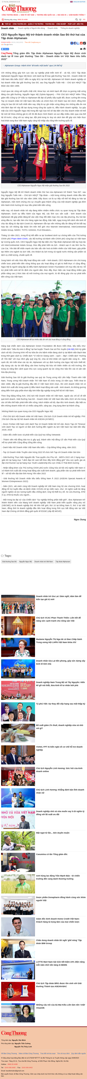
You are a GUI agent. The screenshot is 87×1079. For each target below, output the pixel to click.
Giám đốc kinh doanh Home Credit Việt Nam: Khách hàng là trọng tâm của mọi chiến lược (58, 920)
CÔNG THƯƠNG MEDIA (10, 15)
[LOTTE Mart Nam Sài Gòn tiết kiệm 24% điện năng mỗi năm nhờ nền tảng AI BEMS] (18, 969)
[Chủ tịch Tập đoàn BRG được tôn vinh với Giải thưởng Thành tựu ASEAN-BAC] (18, 991)
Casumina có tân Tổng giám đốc (52, 854)
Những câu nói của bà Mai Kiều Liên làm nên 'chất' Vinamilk (60, 1006)
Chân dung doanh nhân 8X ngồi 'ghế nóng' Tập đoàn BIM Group (59, 941)
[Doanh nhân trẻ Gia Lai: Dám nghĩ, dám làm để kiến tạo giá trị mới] (18, 604)
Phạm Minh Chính (19, 239)
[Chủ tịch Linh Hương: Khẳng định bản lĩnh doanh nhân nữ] (18, 797)
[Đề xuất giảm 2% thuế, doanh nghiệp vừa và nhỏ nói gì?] (18, 733)
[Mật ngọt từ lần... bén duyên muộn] (18, 840)
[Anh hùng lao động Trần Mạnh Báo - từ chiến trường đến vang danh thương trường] (18, 883)
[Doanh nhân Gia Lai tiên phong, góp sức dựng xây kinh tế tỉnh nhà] (18, 668)
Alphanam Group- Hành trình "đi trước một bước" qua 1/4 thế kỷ (33, 65)
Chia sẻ (6, 49)
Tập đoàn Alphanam (63, 561)
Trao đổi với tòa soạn (48, 1053)
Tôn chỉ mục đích (63, 1053)
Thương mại (49, 24)
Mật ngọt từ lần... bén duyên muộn (52, 833)
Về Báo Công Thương (9, 1053)
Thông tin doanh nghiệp (70, 28)
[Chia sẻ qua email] (81, 49)
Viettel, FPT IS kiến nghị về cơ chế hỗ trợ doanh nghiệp (59, 748)
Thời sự (8, 24)
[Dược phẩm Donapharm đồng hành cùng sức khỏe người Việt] (18, 905)
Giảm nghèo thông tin (78, 15)
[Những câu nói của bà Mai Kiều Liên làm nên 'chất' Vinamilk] (18, 1012)
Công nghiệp (61, 24)
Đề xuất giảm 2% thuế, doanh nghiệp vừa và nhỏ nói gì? (59, 726)
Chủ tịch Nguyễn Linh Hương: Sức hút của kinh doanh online (59, 769)
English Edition (79, 2)
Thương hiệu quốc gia (46, 15)
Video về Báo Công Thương (29, 1053)
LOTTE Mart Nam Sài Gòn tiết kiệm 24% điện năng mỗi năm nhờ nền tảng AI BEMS (60, 963)
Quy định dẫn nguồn (78, 1053)
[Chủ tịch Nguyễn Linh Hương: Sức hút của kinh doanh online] (18, 776)
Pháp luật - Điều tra (75, 24)
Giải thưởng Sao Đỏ (9, 561)
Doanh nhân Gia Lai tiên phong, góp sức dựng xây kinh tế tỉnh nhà (60, 662)
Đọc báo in (62, 15)
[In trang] (84, 49)
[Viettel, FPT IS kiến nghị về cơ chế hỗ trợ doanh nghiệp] (18, 754)
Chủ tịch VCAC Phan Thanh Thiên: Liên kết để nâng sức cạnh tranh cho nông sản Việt (58, 619)
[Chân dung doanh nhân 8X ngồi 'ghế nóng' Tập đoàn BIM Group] (18, 948)
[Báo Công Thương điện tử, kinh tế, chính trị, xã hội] (19, 8)
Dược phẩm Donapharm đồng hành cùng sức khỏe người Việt (61, 899)
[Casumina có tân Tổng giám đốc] (18, 862)
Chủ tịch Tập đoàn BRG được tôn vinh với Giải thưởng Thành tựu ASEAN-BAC (59, 985)
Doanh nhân (7, 28)
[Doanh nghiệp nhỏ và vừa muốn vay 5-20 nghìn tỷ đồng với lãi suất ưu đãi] (18, 819)
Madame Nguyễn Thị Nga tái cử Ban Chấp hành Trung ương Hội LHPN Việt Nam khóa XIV (59, 640)
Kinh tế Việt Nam (27, 15)
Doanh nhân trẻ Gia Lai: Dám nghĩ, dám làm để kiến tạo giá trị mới (58, 598)
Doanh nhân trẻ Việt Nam (44, 561)
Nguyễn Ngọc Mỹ (25, 561)
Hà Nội (71, 349)
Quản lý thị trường (35, 24)
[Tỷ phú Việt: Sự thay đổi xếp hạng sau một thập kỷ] (18, 711)
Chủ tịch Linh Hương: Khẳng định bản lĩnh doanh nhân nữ (60, 791)
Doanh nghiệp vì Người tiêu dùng (31, 28)
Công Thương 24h (19, 24)
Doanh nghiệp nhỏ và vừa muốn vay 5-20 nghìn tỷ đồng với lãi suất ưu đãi (60, 813)
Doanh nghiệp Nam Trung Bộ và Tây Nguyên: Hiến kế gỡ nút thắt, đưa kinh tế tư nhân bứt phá (60, 684)
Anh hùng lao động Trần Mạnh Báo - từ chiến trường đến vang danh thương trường (58, 877)
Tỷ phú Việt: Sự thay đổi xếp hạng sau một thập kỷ (60, 704)
